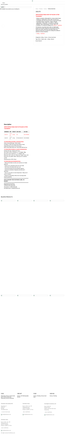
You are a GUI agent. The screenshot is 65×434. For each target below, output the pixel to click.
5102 (2, 393)
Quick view (2, 391)
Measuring (3, 395)
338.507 (19, 393)
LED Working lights (25, 395)
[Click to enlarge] (3, 26)
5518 (34, 393)
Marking (38, 395)
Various (7, 395)
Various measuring (7, 397)
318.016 (52, 393)
